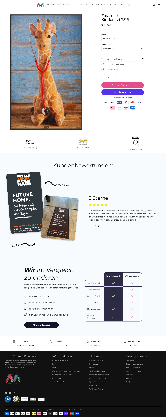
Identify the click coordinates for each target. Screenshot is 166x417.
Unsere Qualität (41, 325)
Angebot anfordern (96, 360)
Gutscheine (56, 378)
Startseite (130, 360)
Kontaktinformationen (77, 410)
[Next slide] (102, 226)
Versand (56, 410)
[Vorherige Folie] (12, 72)
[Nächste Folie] (79, 72)
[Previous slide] (91, 226)
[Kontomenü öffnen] (154, 4)
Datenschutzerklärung (40, 410)
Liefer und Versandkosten (99, 375)
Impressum (93, 364)
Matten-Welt (14, 410)
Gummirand (106, 44)
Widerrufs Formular (97, 389)
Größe (103, 34)
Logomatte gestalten (60, 360)
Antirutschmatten (59, 382)
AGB (54, 367)
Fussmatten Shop (133, 367)
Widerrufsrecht (26, 410)
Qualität (92, 382)
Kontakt (129, 378)
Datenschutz (94, 367)
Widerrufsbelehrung (97, 371)
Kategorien (93, 385)
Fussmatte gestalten (134, 364)
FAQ (54, 364)
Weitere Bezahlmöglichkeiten (123, 97)
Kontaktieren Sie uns (97, 378)
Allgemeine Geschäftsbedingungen (66, 371)
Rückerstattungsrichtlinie (62, 375)
